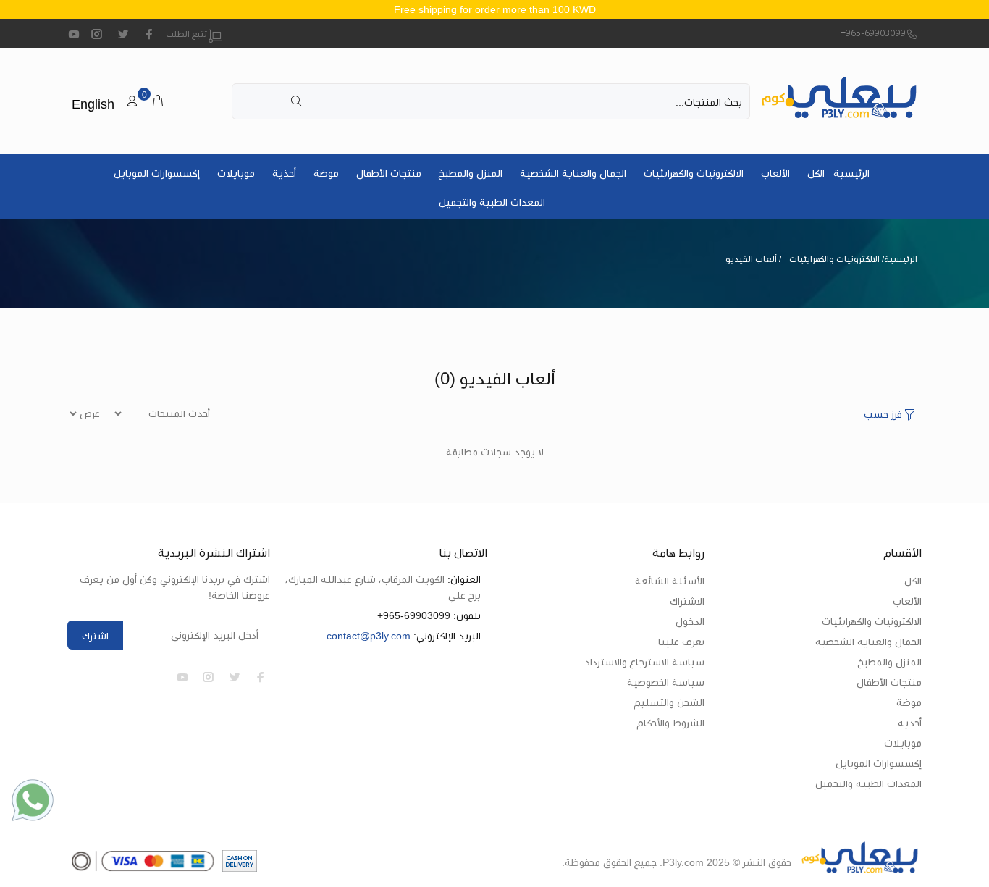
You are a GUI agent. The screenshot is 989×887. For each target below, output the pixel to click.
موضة (326, 173)
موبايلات (236, 173)
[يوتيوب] (73, 34)
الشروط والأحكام (670, 723)
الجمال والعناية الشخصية (573, 173)
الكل (816, 173)
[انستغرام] (97, 34)
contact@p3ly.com (369, 636)
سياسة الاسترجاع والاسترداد (644, 662)
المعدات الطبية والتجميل (492, 202)
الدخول (690, 621)
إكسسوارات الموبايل (157, 173)
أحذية (284, 173)
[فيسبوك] (149, 34)
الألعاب (775, 173)
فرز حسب (883, 414)
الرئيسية (851, 173)
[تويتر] (123, 34)
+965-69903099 (873, 34)
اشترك (95, 636)
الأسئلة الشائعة (669, 581)
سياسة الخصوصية (665, 682)
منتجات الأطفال (388, 173)
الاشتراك (687, 601)
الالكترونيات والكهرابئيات (694, 173)
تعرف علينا (681, 641)
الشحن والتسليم (669, 702)
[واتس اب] (32, 800)
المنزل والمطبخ (470, 173)
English (93, 104)
